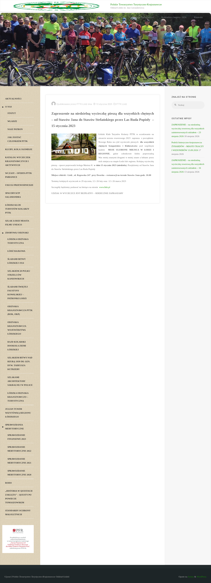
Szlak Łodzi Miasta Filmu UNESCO (17, 223)
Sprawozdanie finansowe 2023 (16, 437)
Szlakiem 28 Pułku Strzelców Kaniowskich (18, 275)
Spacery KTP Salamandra (13, 195)
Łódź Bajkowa (16, 251)
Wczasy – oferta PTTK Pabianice (18, 175)
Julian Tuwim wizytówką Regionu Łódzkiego (18, 413)
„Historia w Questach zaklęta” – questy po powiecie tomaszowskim (18, 497)
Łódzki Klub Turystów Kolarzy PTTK (17, 209)
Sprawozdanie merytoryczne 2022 (19, 449)
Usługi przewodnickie (19, 185)
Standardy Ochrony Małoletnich (17, 512)
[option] (105, 52)
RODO (8, 483)
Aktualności (13, 99)
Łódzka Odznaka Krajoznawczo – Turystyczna (17, 397)
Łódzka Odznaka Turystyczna (17, 241)
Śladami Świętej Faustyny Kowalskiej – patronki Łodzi (17, 293)
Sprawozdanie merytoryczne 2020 (19, 473)
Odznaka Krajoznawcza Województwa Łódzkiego (16, 328)
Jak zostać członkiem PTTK (17, 139)
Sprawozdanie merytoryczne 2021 (19, 461)
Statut (11, 113)
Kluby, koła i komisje (18, 149)
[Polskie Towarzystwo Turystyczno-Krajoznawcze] (56, 6)
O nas (8, 107)
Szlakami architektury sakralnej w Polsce (20, 381)
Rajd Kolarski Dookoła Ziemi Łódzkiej (16, 346)
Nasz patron (15, 129)
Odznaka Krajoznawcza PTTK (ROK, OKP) (20, 310)
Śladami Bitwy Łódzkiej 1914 (16, 261)
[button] (7, 52)
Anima (190, 577)
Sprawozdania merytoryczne (14, 427)
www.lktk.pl (104, 187)
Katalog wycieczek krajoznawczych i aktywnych (17, 161)
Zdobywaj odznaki (17, 233)
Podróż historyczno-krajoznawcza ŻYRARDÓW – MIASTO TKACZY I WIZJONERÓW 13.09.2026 (188, 146)
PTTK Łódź (121, 104)
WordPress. (202, 577)
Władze (12, 121)
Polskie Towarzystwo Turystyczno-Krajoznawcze (136, 4)
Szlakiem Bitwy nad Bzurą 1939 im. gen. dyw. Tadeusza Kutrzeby (19, 363)
